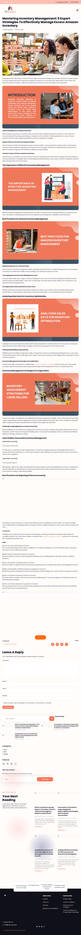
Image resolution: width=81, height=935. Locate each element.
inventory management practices (52, 536)
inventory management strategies (44, 364)
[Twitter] (9, 2)
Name (4, 681)
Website (4, 695)
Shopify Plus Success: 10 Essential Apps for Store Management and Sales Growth (26, 735)
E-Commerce (6, 644)
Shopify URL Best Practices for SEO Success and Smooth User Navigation (68, 852)
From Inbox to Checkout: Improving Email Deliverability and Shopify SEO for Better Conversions (66, 726)
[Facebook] (7, 2)
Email (4, 688)
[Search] (51, 718)
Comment (5, 660)
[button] (77, 10)
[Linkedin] (11, 2)
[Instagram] (14, 2)
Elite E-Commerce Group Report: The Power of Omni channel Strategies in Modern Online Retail (27, 726)
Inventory (14, 644)
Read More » (39, 826)
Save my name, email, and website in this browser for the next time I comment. (27, 703)
